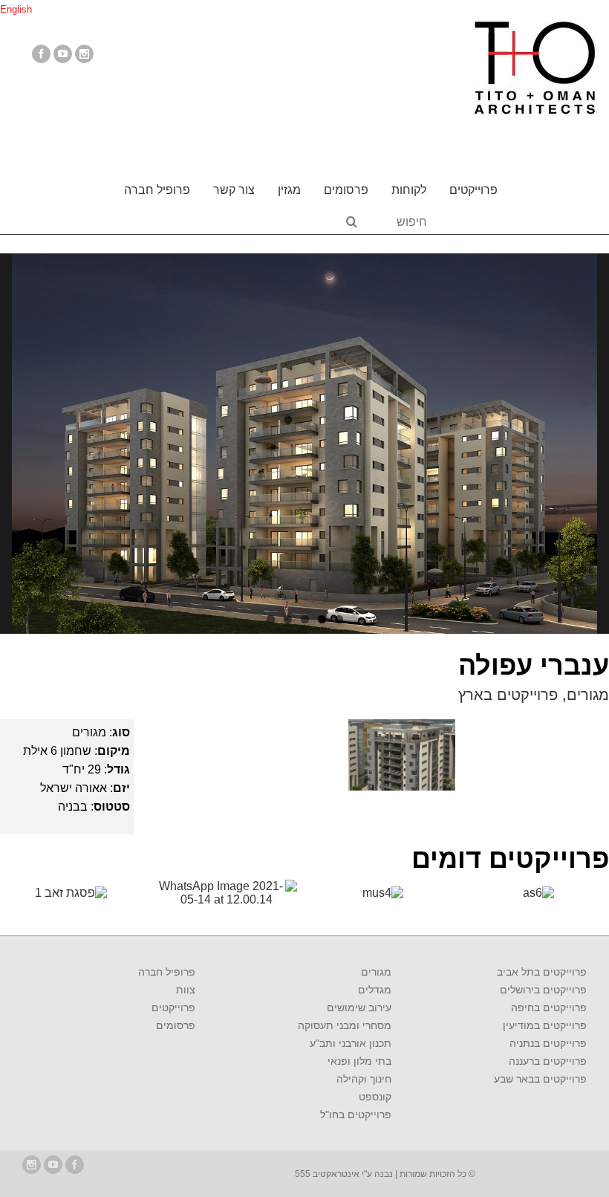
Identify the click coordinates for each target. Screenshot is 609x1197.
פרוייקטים (473, 190)
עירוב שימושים (359, 1007)
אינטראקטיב (334, 1174)
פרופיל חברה (157, 190)
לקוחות (408, 190)
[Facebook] (41, 54)
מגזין (289, 190)
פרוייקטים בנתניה (548, 1043)
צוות (185, 990)
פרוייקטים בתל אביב (542, 972)
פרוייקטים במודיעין (545, 1025)
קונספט (375, 1097)
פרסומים (346, 190)
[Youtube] (62, 54)
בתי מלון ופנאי (359, 1061)
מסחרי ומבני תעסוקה (344, 1025)
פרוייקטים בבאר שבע (540, 1079)
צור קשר (234, 190)
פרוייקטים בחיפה (549, 1007)
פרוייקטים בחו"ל (355, 1114)
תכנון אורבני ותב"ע (350, 1043)
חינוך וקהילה (363, 1079)
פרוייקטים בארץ (508, 695)
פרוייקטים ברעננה (548, 1061)
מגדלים (374, 990)
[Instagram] (84, 54)
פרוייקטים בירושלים (543, 990)
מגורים (588, 695)
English (16, 9)
